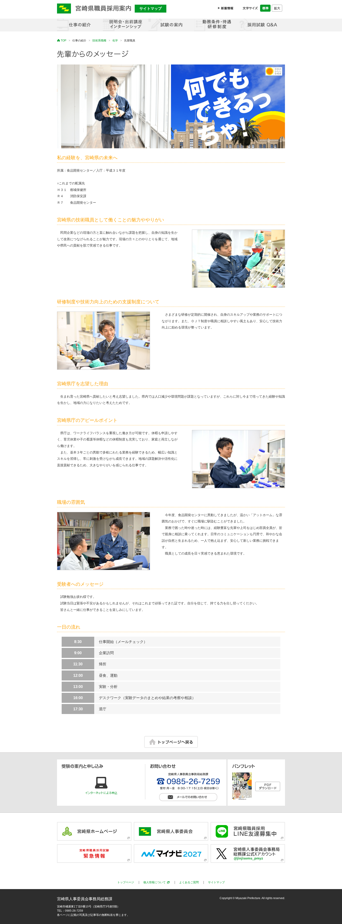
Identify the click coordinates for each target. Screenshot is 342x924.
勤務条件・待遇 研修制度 (216, 25)
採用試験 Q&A (262, 25)
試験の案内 (171, 25)
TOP (63, 40)
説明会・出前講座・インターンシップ (125, 25)
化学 (115, 40)
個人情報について (154, 882)
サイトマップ (150, 8)
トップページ (125, 882)
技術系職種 (99, 40)
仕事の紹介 (80, 25)
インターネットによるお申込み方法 (101, 785)
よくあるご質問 (189, 882)
